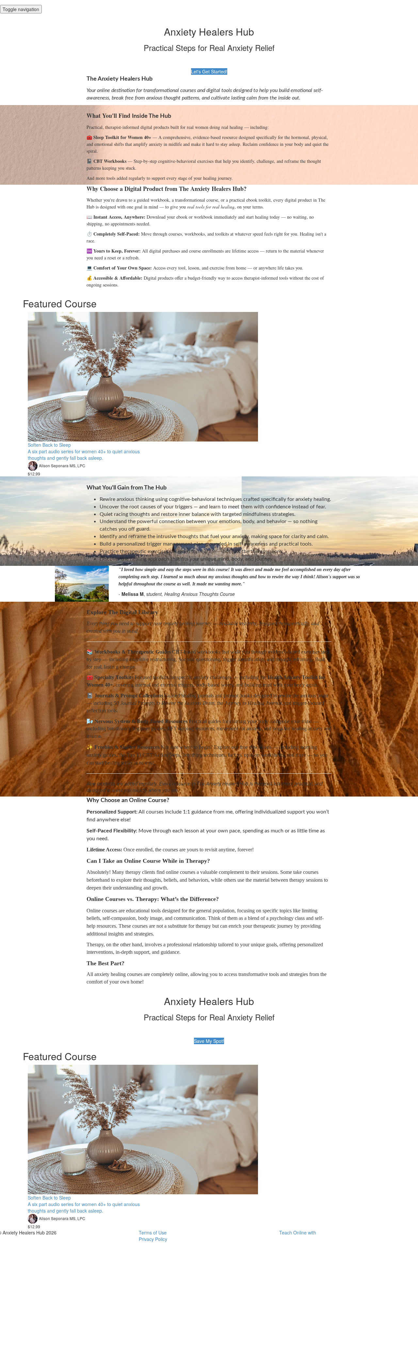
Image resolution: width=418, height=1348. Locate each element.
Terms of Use (153, 1232)
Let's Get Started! (209, 71)
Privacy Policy (153, 1239)
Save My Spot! (209, 1041)
